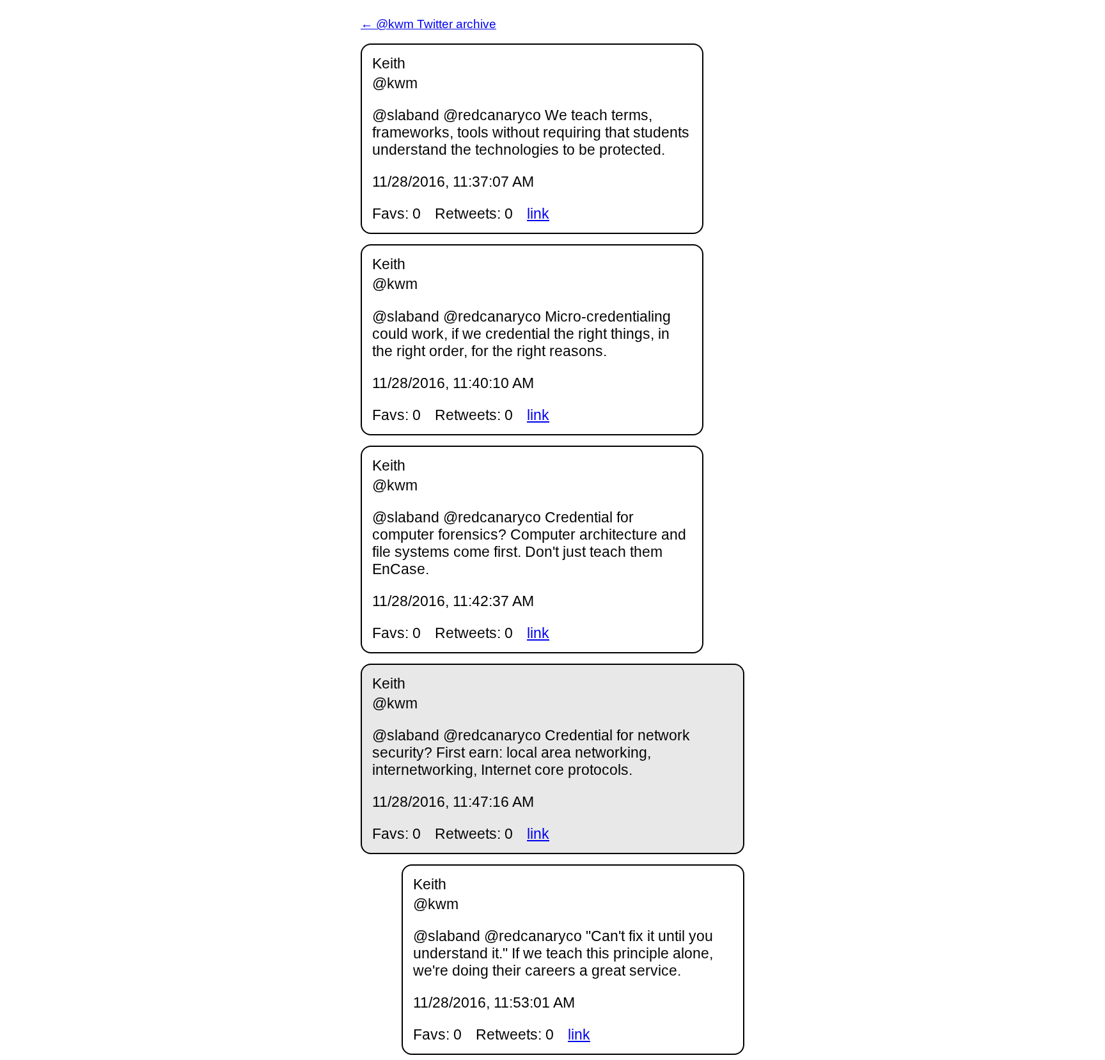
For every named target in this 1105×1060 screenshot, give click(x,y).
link (538, 213)
